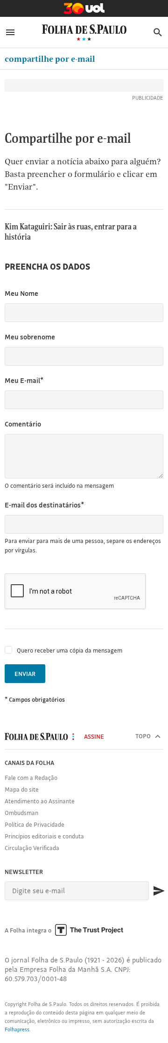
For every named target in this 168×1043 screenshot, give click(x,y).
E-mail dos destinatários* (44, 505)
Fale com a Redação (31, 777)
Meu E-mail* (24, 380)
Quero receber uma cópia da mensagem (69, 650)
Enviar (24, 673)
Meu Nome (21, 293)
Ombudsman (21, 812)
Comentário (23, 424)
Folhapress (17, 1029)
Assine (94, 736)
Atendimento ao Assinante (40, 801)
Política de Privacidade (34, 824)
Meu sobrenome (30, 337)
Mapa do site (22, 789)
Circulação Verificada (32, 848)
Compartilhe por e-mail (50, 58)
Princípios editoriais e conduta (44, 836)
